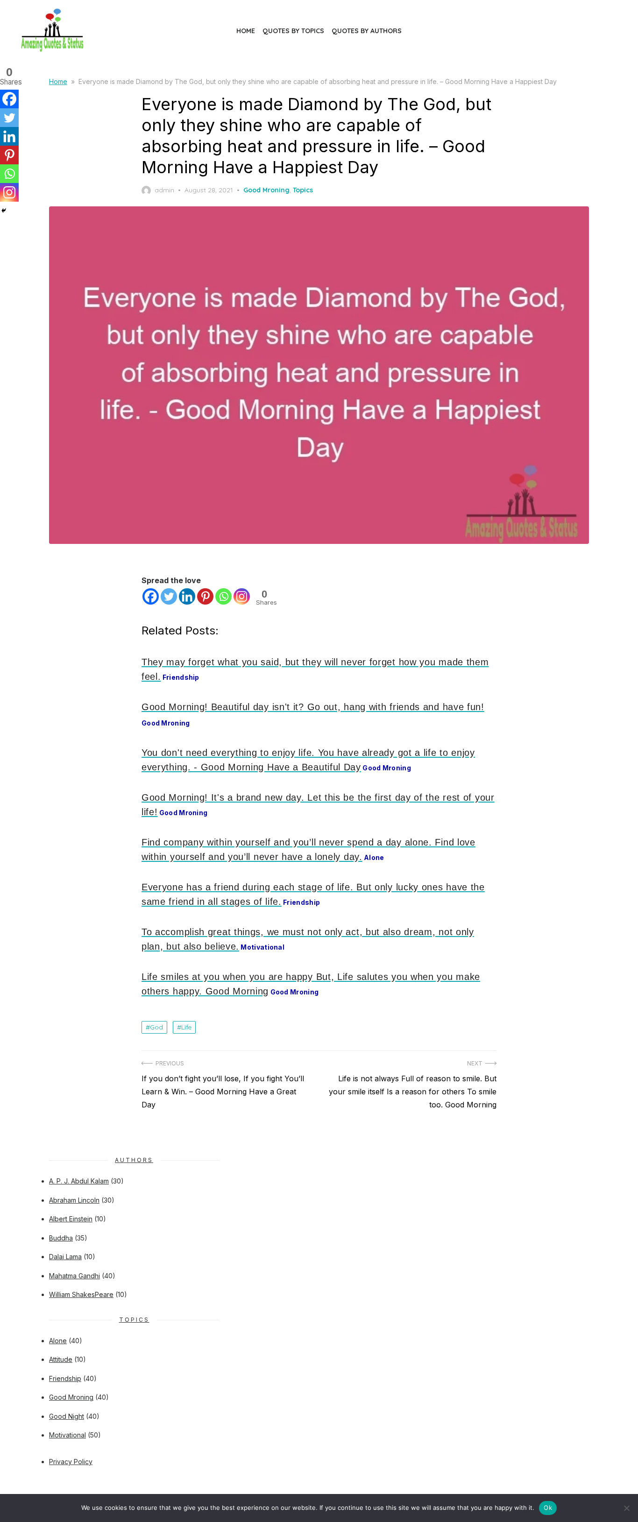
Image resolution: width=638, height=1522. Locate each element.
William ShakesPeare (81, 1294)
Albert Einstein (70, 1219)
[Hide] (3, 210)
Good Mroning (266, 190)
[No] (626, 1508)
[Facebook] (150, 596)
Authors (134, 1159)
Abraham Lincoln (74, 1200)
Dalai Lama (65, 1257)
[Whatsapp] (223, 596)
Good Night (66, 1416)
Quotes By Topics (293, 31)
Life (186, 1027)
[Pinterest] (205, 596)
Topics (303, 190)
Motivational (67, 1435)
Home (245, 31)
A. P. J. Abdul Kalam (79, 1181)
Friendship (65, 1378)
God (156, 1027)
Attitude (60, 1359)
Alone (58, 1341)
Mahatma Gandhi (74, 1276)
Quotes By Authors (367, 31)
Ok (548, 1507)
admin (164, 190)
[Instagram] (242, 596)
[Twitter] (169, 596)
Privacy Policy (70, 1462)
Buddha (61, 1238)
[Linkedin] (187, 596)
